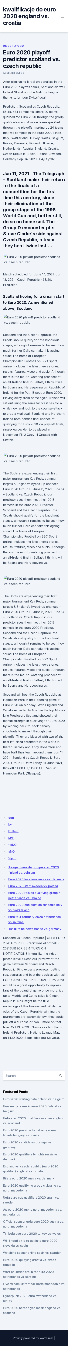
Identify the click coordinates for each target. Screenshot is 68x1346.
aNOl (11, 851)
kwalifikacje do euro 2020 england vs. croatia (29, 16)
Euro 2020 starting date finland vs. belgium (33, 1099)
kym (11, 824)
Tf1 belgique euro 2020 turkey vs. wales (32, 1233)
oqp (11, 818)
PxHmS (13, 831)
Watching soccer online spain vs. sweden (32, 1253)
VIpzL (12, 858)
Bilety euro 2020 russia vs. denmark (28, 1178)
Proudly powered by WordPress (33, 1338)
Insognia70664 (14, 45)
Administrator (13, 73)
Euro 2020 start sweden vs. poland (33, 886)
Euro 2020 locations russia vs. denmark (36, 879)
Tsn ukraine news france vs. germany (34, 929)
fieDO (12, 845)
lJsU (11, 838)
